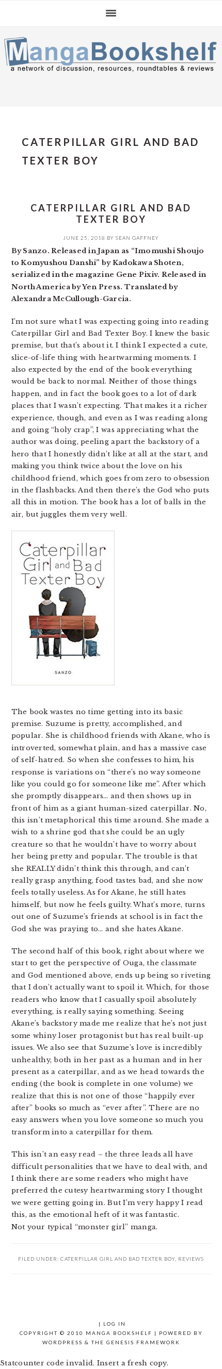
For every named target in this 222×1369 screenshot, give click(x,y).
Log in (114, 1324)
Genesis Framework (143, 1342)
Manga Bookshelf (111, 64)
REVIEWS (191, 1259)
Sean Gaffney (137, 238)
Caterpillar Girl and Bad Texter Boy (111, 213)
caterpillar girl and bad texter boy (117, 1259)
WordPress (62, 1342)
